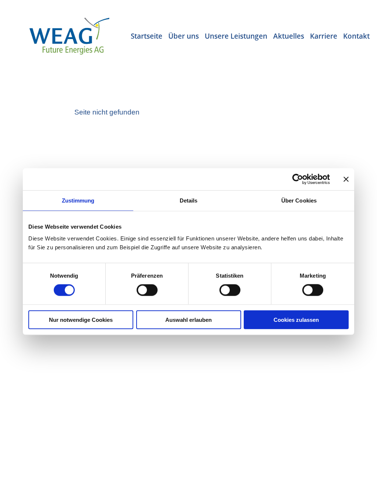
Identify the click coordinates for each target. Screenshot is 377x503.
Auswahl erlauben (188, 319)
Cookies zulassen (296, 319)
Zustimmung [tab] (78, 200)
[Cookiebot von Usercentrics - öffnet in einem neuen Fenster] (297, 179)
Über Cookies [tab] (299, 200)
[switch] (147, 290)
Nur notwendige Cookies (81, 319)
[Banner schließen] (346, 179)
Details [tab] (189, 200)
